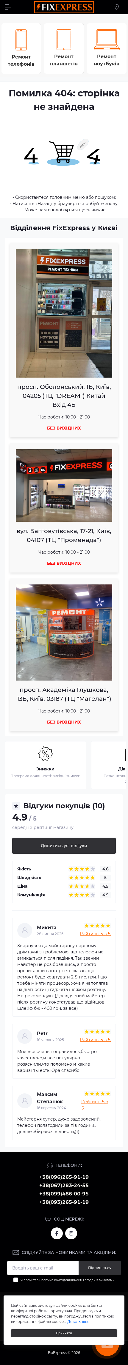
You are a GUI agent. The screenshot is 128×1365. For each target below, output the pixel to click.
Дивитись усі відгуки (64, 845)
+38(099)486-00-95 (64, 1194)
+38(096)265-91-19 (64, 1177)
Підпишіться (99, 1268)
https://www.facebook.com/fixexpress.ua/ (57, 1233)
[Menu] (8, 7)
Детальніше (78, 1321)
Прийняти (64, 1333)
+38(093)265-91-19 (64, 1202)
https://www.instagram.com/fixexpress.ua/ (71, 1233)
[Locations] (117, 7)
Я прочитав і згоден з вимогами (68, 1280)
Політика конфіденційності (60, 1280)
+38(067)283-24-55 (64, 1185)
